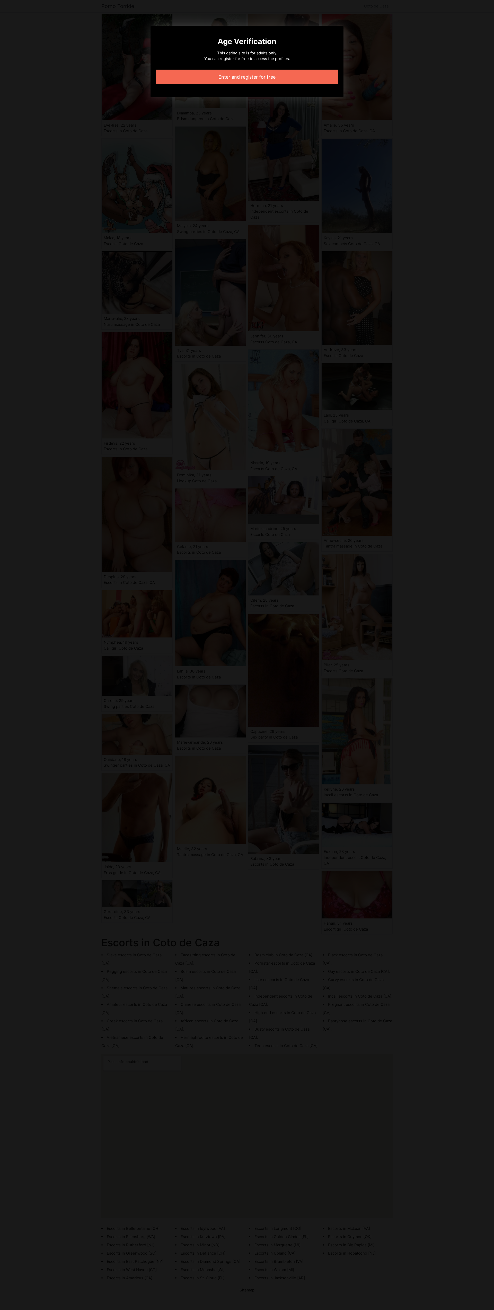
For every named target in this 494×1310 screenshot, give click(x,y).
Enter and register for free (247, 77)
